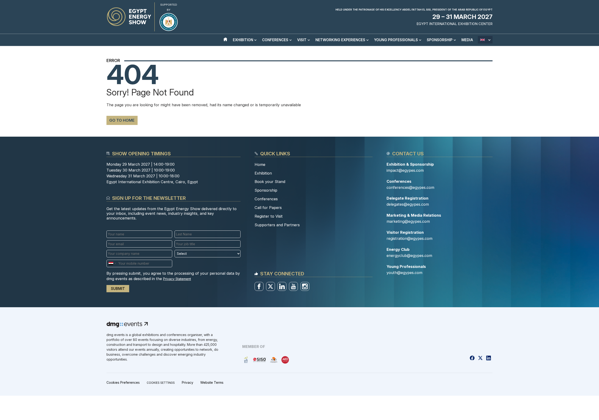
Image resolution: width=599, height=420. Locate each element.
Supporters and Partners (277, 225)
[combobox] (112, 263)
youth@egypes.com (404, 272)
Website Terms (211, 382)
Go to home (122, 120)
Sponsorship (266, 190)
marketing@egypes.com (408, 221)
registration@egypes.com (409, 238)
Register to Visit (269, 216)
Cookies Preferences (123, 382)
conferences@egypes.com (410, 187)
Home (260, 164)
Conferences (266, 199)
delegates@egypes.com (408, 204)
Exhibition (263, 173)
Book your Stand (270, 181)
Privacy (187, 382)
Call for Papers (268, 207)
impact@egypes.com (405, 170)
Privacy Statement (177, 279)
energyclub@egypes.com (409, 255)
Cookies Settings (161, 382)
